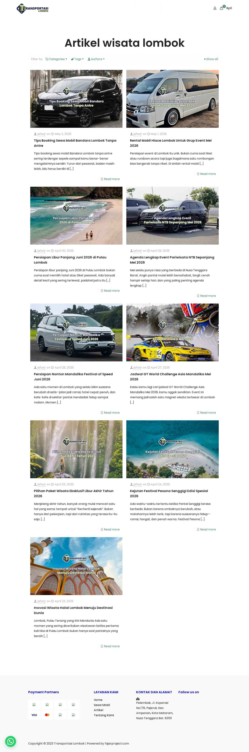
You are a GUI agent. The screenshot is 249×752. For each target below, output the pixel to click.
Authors (96, 59)
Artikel (98, 710)
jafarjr (42, 134)
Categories (57, 59)
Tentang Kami (104, 715)
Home (98, 700)
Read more (112, 179)
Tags (77, 59)
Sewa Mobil (102, 705)
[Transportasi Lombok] (32, 8)
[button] (10, 741)
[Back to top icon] (231, 744)
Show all (212, 59)
